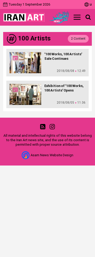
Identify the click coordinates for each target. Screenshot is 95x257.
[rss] (42, 127)
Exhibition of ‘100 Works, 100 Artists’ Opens (64, 88)
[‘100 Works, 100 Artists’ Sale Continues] (25, 62)
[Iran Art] (24, 17)
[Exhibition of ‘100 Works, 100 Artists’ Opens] (25, 94)
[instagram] (52, 127)
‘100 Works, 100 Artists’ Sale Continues (63, 56)
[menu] (77, 17)
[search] (88, 17)
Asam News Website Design (52, 155)
